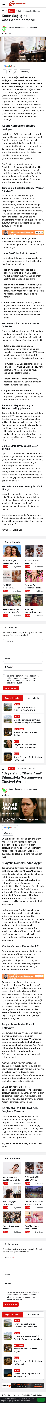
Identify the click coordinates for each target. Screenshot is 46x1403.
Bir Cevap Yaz (11, 627)
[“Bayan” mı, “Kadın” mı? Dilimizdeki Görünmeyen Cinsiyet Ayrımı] (23, 744)
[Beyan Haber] (17, 3)
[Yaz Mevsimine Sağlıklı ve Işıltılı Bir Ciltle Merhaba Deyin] (12, 1173)
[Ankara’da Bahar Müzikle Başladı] (23, 732)
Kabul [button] (41, 1400)
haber (39, 1395)
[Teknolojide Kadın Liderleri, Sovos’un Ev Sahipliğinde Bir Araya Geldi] (12, 605)
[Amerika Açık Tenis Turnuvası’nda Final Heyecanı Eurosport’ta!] (34, 1197)
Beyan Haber (14, 27)
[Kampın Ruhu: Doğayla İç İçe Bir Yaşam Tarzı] (23, 1373)
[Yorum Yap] (4, 71)
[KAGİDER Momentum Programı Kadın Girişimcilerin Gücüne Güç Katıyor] (12, 581)
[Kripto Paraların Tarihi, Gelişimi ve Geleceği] (23, 757)
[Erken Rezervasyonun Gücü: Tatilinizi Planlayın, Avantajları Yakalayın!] (23, 719)
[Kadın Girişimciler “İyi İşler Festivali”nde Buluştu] (12, 1222)
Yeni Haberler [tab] (33, 698)
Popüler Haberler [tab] (12, 698)
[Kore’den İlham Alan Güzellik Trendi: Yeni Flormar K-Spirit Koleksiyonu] (34, 1222)
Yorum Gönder (11, 688)
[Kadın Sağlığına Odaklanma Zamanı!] (12, 1197)
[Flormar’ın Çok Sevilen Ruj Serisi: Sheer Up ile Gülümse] (12, 556)
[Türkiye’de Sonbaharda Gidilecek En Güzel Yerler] (23, 707)
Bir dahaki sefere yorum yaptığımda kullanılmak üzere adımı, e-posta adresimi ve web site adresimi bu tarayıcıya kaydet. (23, 679)
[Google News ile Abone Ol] (10, 66)
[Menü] (4, 4)
